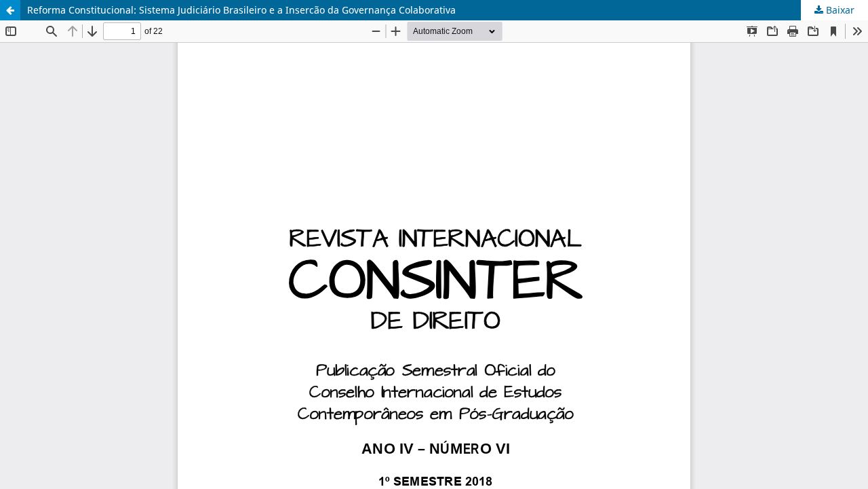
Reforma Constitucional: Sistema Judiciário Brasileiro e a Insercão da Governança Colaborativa (241, 9)
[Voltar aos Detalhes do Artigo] (10, 10)
